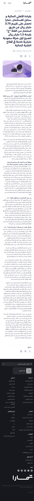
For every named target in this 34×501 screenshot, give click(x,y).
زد (14, 423)
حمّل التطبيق (12, 381)
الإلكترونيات (30, 440)
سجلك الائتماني (11, 396)
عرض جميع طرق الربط (9, 436)
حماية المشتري (11, 399)
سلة (14, 414)
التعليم (31, 443)
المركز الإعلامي (29, 399)
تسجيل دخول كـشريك (27, 417)
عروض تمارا (12, 390)
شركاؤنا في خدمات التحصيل (10, 403)
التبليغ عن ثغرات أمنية (9, 407)
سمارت (13, 387)
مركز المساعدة (29, 460)
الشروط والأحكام (28, 390)
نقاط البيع (12, 433)
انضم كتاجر (30, 414)
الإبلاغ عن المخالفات (28, 396)
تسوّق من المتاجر (10, 393)
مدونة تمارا (30, 384)
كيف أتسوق (12, 384)
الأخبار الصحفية (29, 381)
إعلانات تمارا (30, 426)
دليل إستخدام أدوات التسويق (26, 429)
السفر (31, 449)
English (9, 3)
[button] (5, 3)
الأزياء (31, 437)
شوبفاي (13, 417)
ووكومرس (12, 420)
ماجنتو (13, 426)
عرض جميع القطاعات (27, 452)
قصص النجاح (30, 423)
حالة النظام (30, 463)
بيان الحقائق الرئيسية (28, 402)
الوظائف (31, 393)
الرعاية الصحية (29, 446)
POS (14, 429)
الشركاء (31, 420)
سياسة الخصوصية (28, 387)
